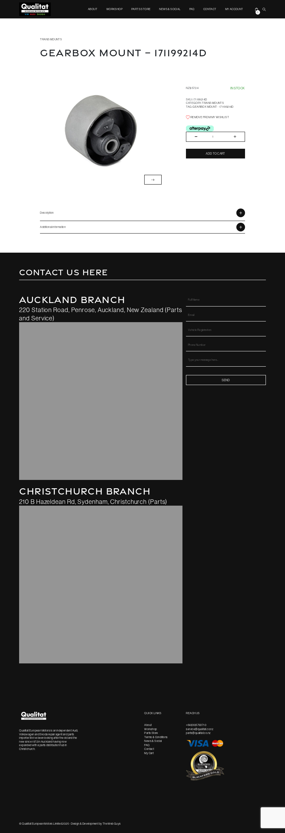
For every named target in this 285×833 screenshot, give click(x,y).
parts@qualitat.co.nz (198, 733)
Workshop (114, 9)
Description (47, 212)
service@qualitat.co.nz (199, 729)
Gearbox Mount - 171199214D (213, 106)
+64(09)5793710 (196, 725)
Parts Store (140, 9)
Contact (210, 9)
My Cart (149, 753)
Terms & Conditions (156, 737)
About (93, 9)
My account (234, 9)
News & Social (169, 9)
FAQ (192, 9)
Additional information (53, 227)
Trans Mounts (51, 39)
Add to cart (215, 153)
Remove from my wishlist (209, 117)
